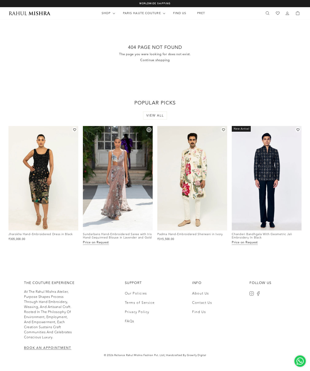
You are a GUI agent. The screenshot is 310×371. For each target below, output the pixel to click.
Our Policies (136, 293)
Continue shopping (155, 60)
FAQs (129, 321)
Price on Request (96, 242)
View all (155, 115)
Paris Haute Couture (142, 13)
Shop (107, 13)
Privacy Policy (137, 312)
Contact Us (202, 302)
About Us (200, 293)
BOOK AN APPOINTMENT (47, 348)
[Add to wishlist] (74, 129)
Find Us (179, 13)
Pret (201, 13)
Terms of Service (140, 302)
